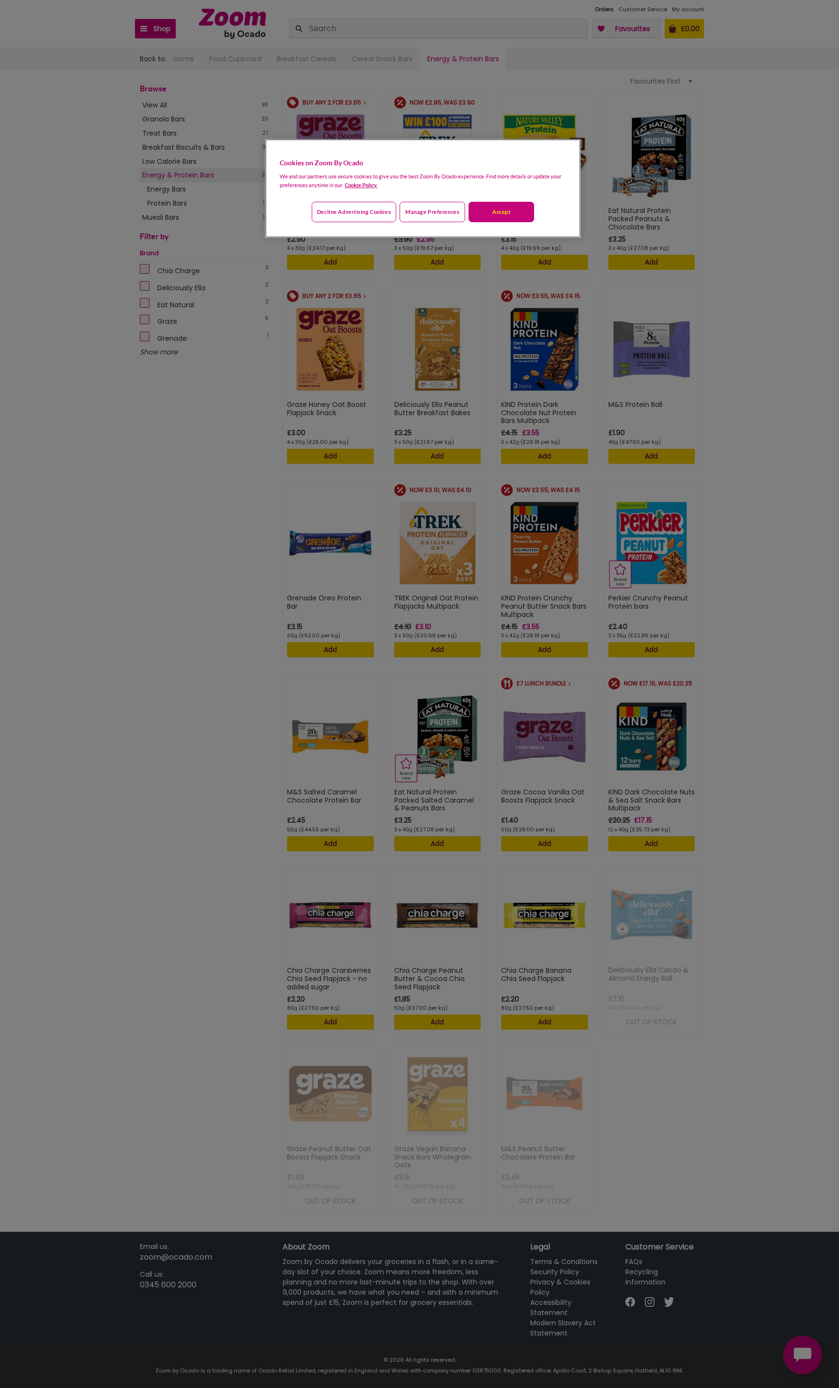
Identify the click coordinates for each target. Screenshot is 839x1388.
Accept (501, 212)
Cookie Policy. (361, 185)
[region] (423, 188)
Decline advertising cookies (354, 212)
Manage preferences (432, 212)
